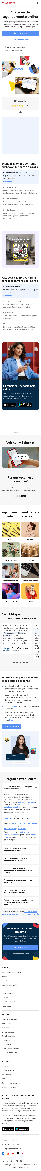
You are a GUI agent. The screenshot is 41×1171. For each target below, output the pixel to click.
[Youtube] (13, 1153)
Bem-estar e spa (8, 1023)
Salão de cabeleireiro (9, 1019)
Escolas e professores (10, 1049)
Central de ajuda (8, 1070)
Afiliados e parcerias (9, 1087)
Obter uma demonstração (11, 972)
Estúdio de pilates (8, 1036)
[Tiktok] (23, 1153)
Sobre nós (5, 1066)
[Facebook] (3, 1153)
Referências (6, 1075)
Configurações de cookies (11, 1149)
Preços (4, 977)
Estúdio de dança (8, 1040)
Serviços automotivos (10, 1053)
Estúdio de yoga (8, 1032)
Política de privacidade (10, 1145)
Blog (3, 1079)
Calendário (6, 981)
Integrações (6, 1006)
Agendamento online (9, 985)
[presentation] (37, 3)
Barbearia (5, 1028)
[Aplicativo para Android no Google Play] (25, 405)
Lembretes (6, 997)
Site (3, 989)
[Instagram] (8, 1153)
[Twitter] (18, 1153)
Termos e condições (9, 1140)
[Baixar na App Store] (9, 405)
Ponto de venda (7, 993)
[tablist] (20, 641)
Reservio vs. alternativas (11, 1083)
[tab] (17, 112)
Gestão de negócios (9, 1002)
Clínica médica (7, 1044)
